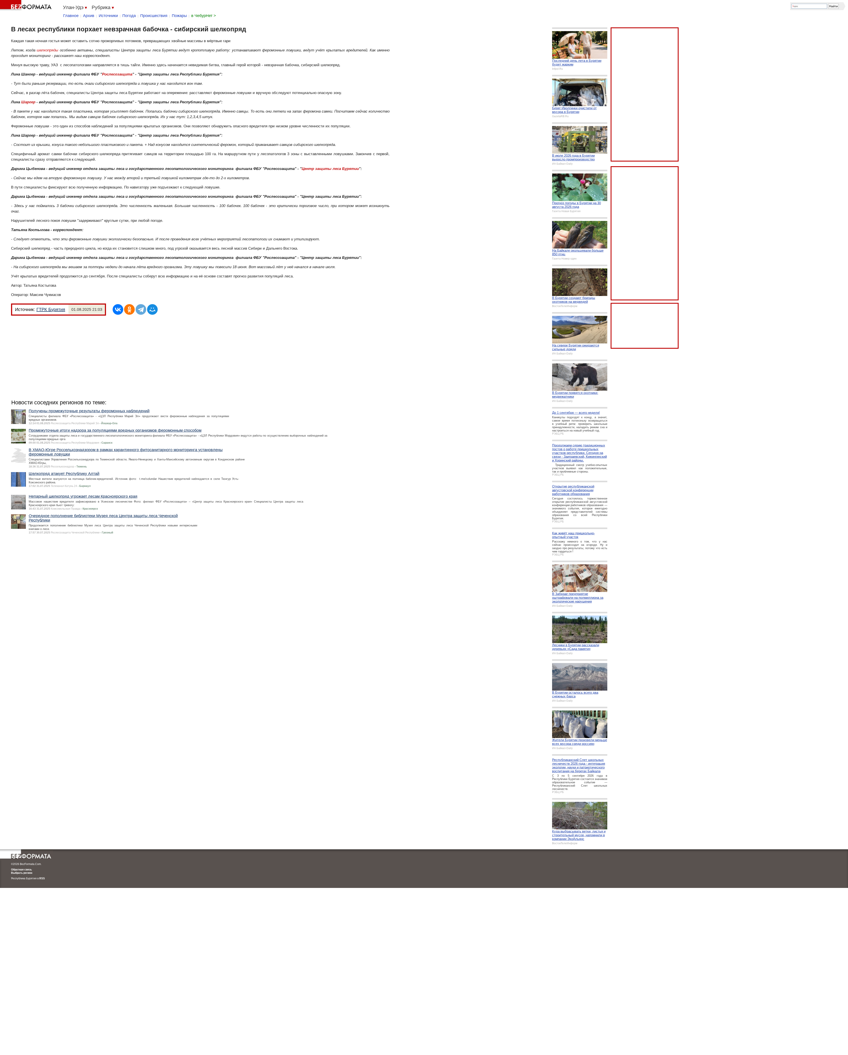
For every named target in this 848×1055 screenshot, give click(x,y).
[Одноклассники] (129, 309)
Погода (129, 15)
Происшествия (153, 15)
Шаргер (28, 102)
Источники (108, 15)
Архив (88, 15)
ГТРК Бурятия (50, 309)
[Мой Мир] (152, 309)
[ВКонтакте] (118, 309)
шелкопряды (47, 50)
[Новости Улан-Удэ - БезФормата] (26, 5)
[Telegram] (141, 309)
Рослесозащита (117, 74)
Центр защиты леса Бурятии (330, 169)
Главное (71, 15)
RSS (42, 878)
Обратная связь (21, 869)
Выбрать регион (21, 872)
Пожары (179, 15)
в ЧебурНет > (203, 15)
